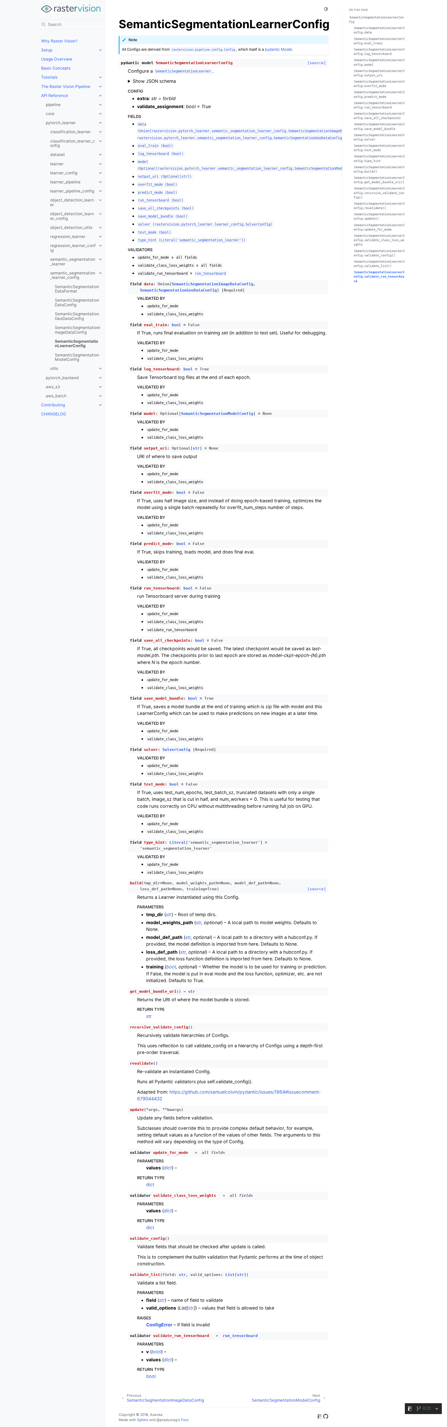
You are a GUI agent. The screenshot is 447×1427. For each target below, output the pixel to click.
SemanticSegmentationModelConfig (77, 357)
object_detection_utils (71, 227)
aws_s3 (53, 386)
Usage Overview (56, 59)
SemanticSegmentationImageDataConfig (77, 330)
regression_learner (67, 236)
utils (54, 368)
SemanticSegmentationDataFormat (77, 289)
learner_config (63, 172)
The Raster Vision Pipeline (65, 86)
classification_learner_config (72, 143)
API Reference (54, 95)
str (149, 1016)
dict (150, 1184)
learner (57, 163)
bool (151, 1376)
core (50, 113)
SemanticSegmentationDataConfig (77, 302)
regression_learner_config (73, 248)
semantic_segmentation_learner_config (72, 275)
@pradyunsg (167, 1420)
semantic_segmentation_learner (72, 261)
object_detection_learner (72, 202)
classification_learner (70, 131)
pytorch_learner (61, 122)
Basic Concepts (56, 68)
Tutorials (49, 77)
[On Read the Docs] (319, 1417)
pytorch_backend (62, 377)
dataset (57, 154)
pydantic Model (278, 49)
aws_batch (56, 395)
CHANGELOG (53, 414)
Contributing (53, 404)
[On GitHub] (325, 1417)
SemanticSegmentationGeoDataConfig (77, 316)
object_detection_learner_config (72, 216)
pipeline (53, 104)
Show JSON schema (154, 81)
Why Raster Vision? (59, 41)
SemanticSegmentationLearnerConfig (76, 343)
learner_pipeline (65, 182)
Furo (185, 1420)
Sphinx (142, 1420)
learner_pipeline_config (72, 191)
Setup (46, 50)
